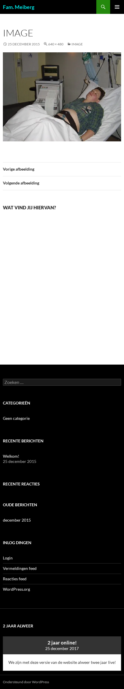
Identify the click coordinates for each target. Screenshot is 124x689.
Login (8, 557)
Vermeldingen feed (20, 568)
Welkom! (11, 456)
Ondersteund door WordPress (26, 682)
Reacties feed (15, 578)
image (77, 44)
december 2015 (17, 520)
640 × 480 (55, 44)
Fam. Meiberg (18, 7)
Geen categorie (16, 418)
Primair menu (117, 7)
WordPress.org (16, 589)
